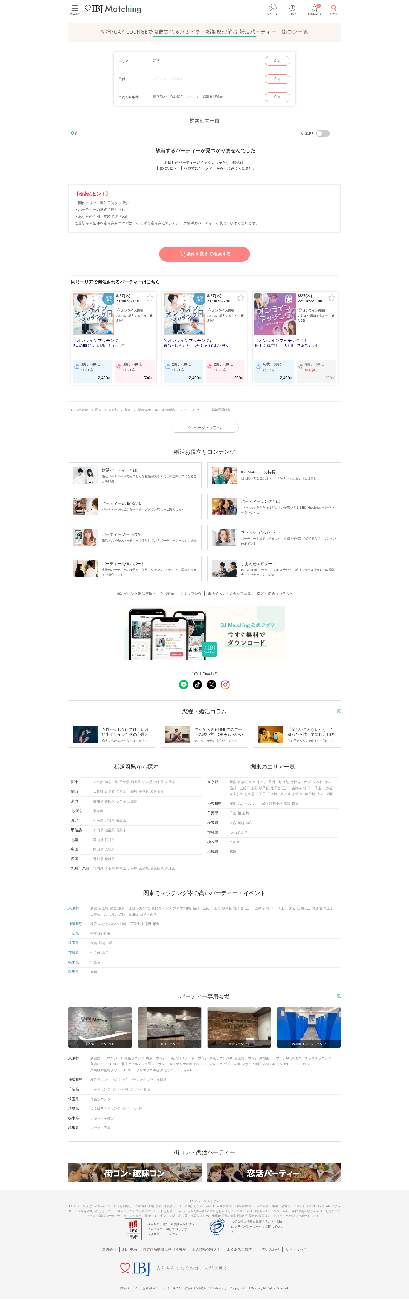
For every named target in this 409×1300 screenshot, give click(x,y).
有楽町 (243, 782)
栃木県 (159, 782)
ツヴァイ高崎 (100, 1128)
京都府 (110, 792)
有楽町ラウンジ (246, 1058)
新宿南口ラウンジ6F (274, 1058)
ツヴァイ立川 (230, 1064)
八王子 (261, 794)
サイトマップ (296, 1249)
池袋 (327, 782)
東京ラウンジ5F (158, 1058)
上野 (254, 788)
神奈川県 (111, 782)
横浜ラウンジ (100, 1080)
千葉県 (124, 782)
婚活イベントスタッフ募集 (229, 593)
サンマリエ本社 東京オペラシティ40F (164, 1070)
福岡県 (98, 868)
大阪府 (98, 792)
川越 (241, 823)
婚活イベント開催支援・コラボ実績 (145, 593)
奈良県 (144, 792)
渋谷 (329, 788)
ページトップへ (207, 427)
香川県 (98, 859)
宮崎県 (144, 868)
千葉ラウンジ (100, 1089)
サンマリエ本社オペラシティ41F (194, 1064)
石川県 (110, 840)
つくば (235, 833)
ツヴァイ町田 (252, 1064)
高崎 (233, 852)
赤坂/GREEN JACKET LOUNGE (287, 1064)
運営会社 (109, 1249)
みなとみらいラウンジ (128, 1080)
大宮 (233, 823)
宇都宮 (235, 842)
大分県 (132, 868)
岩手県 (98, 820)
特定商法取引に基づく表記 (164, 1249)
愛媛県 (110, 859)
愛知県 (98, 801)
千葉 (233, 813)
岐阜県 (121, 801)
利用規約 (129, 1249)
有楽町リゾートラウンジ (189, 1058)
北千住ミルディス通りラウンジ (144, 1064)
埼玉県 (136, 782)
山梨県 (110, 830)
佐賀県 (110, 868)
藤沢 (287, 804)
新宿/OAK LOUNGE (105, 1064)
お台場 (249, 794)
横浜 (233, 804)
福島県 (121, 820)
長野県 (121, 830)
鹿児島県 (157, 868)
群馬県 (170, 782)
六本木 (317, 782)
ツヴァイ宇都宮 (102, 1118)
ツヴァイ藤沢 (157, 1080)
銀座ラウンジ (134, 1058)
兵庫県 (121, 792)
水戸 (244, 833)
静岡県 (110, 801)
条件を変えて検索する (208, 253)
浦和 (249, 823)
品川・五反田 (240, 788)
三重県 (132, 801)
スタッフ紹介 (191, 593)
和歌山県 (157, 792)
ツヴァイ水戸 (132, 1109)
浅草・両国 (325, 794)
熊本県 (121, 868)
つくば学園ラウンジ (105, 1109)
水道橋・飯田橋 (303, 794)
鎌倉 (295, 804)
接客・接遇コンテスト (275, 593)
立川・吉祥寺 (292, 788)
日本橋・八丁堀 (278, 794)
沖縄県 (170, 868)
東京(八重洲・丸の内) (273, 782)
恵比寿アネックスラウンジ (311, 1058)
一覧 (337, 711)
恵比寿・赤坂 (301, 782)
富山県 (98, 840)
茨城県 (147, 782)
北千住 (275, 788)
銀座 (252, 782)
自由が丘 (236, 794)
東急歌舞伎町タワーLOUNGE (112, 1070)
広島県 (110, 849)
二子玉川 (318, 788)
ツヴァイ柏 (120, 1089)
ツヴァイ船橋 (140, 1089)
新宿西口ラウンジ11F (106, 1058)
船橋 (245, 813)
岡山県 (98, 849)
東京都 (98, 782)
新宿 (233, 782)
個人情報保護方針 (206, 1249)
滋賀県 (132, 792)
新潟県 (98, 830)
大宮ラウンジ (100, 1099)
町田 (306, 788)
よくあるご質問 (239, 1249)
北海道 (98, 811)
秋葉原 (264, 788)
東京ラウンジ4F (221, 1058)
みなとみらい (248, 804)
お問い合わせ (269, 1249)
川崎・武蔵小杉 (270, 804)
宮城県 (110, 820)
